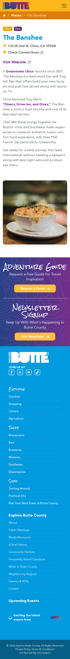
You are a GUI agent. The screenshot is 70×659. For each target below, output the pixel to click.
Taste (14, 427)
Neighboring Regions (23, 574)
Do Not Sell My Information (35, 652)
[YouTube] (29, 372)
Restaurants (16, 435)
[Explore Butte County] (16, 5)
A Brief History (18, 544)
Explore (17, 389)
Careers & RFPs (19, 581)
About (13, 522)
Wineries (14, 457)
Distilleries (15, 464)
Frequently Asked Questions (27, 559)
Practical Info (17, 496)
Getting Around (19, 488)
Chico (7, 28)
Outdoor (14, 396)
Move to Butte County (23, 566)
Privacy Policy (22, 649)
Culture (13, 411)
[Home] (4, 15)
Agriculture (16, 418)
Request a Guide (33, 288)
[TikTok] (37, 372)
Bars (17, 28)
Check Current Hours (26, 52)
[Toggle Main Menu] (64, 5)
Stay (13, 481)
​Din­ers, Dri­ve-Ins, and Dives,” (27, 104)
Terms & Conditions (43, 649)
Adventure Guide (35, 266)
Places (16, 15)
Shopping (15, 404)
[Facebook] (11, 372)
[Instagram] (20, 372)
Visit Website (17, 62)
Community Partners (22, 552)
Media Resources (20, 537)
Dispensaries (17, 472)
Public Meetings (19, 530)
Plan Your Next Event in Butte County (33, 503)
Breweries (15, 450)
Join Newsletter (33, 337)
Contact (14, 588)
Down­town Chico (20, 71)
